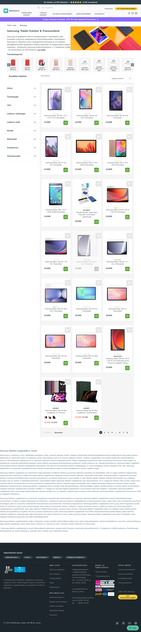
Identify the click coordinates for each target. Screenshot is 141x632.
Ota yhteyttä (54, 574)
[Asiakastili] (129, 13)
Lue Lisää (41, 50)
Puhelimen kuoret (56, 597)
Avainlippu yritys (125, 578)
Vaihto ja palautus (57, 569)
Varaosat (100, 14)
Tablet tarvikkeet (56, 606)
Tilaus (27, 557)
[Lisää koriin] (65, 123)
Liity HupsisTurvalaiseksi (126, 8)
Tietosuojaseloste (102, 576)
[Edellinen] (9, 64)
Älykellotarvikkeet (62, 14)
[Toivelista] (132, 13)
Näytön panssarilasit (58, 602)
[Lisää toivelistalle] (67, 89)
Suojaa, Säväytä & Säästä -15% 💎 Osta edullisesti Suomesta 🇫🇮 (70, 19)
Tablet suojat (43, 14)
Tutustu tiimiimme (125, 574)
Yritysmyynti (109, 8)
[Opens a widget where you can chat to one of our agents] (133, 628)
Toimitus (56, 557)
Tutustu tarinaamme (126, 569)
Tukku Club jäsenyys (126, 591)
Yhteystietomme (125, 583)
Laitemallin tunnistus (75, 557)
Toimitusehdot (55, 578)
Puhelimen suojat (26, 14)
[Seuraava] (132, 64)
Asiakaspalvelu (11, 557)
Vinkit (51, 583)
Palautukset (41, 557)
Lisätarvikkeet (83, 14)
